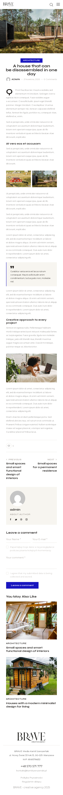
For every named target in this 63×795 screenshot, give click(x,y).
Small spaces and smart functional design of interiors (27, 649)
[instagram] (26, 519)
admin (15, 509)
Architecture (31, 60)
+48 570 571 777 (31, 766)
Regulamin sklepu (31, 781)
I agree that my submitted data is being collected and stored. (31, 575)
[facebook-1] (10, 519)
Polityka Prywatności (31, 777)
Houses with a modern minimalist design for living (31, 705)
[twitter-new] (16, 519)
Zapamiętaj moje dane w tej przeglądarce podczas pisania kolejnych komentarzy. (32, 549)
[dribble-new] (21, 519)
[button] (58, 4)
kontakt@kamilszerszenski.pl (31, 770)
